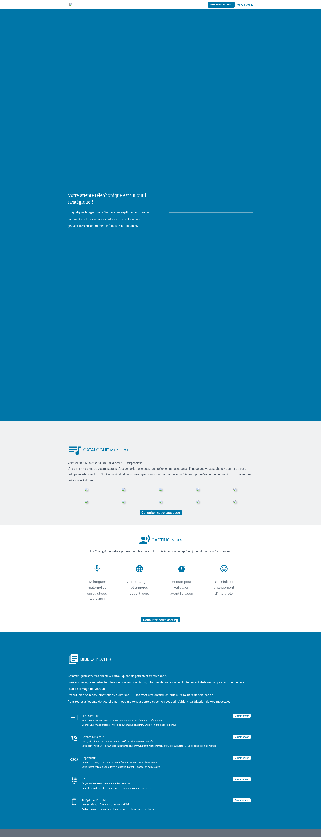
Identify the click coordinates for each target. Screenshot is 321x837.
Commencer (242, 715)
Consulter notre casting (160, 620)
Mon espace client (221, 5)
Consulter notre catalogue (160, 512)
